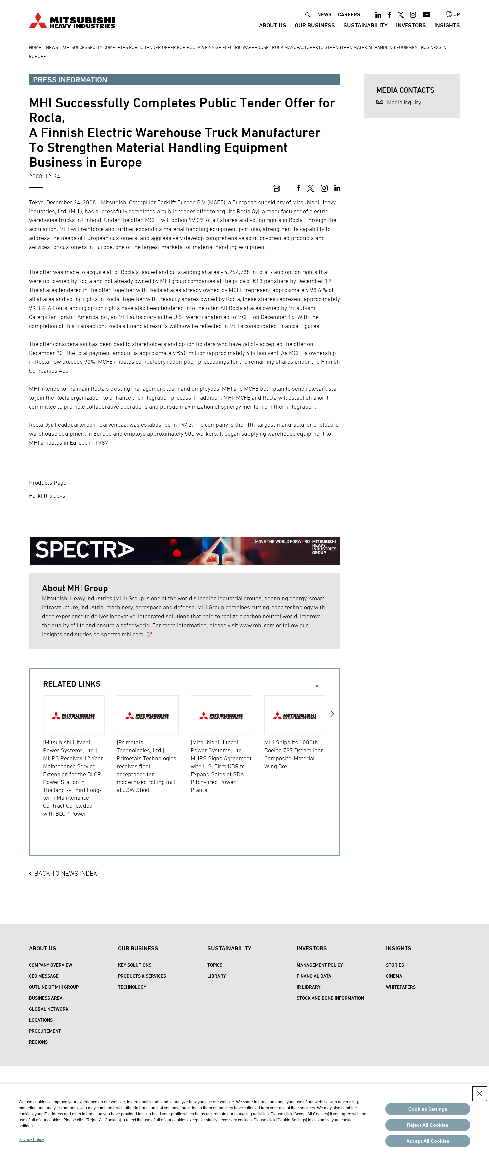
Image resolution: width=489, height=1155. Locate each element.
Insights (447, 25)
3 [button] (325, 686)
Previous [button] (36, 761)
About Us (272, 25)
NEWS (324, 14)
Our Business (315, 25)
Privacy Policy (31, 1139)
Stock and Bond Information (330, 998)
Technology (132, 987)
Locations (41, 1020)
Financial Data (314, 976)
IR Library (309, 987)
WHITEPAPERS (401, 987)
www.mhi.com (257, 625)
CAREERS (349, 14)
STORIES (395, 965)
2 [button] (321, 686)
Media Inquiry (404, 102)
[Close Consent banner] (479, 1093)
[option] (80, 756)
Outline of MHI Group (54, 987)
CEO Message (44, 976)
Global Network (49, 1009)
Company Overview (50, 965)
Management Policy (320, 965)
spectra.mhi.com (122, 634)
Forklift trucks (47, 495)
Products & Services (142, 976)
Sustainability (365, 25)
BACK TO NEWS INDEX (65, 873)
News (52, 47)
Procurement (45, 1031)
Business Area (46, 998)
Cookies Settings (427, 1109)
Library (216, 976)
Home (35, 47)
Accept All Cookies (428, 1141)
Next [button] (332, 761)
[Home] (72, 19)
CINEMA (394, 976)
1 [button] (317, 686)
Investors (411, 25)
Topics (214, 965)
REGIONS (38, 1042)
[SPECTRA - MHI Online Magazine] (184, 546)
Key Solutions (134, 965)
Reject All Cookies (427, 1125)
